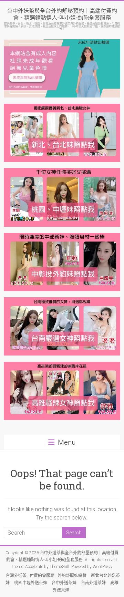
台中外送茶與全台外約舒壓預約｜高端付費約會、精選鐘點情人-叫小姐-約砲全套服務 (62, 14)
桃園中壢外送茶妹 (30, 582)
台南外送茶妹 (93, 582)
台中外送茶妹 (64, 582)
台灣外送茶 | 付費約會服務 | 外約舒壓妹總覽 (46, 575)
